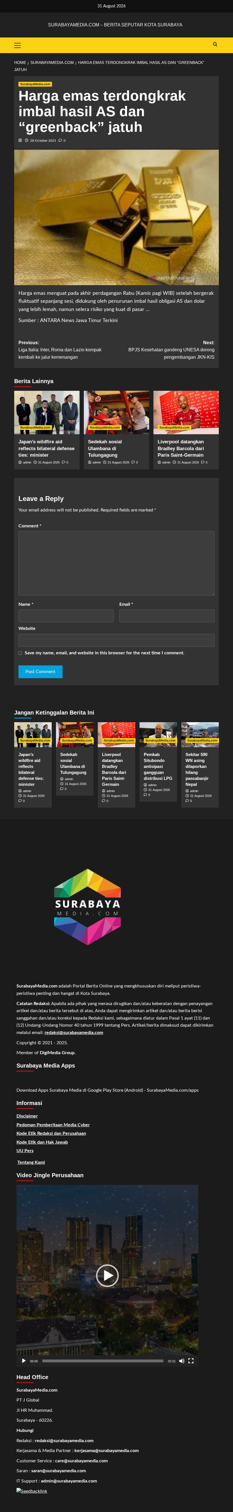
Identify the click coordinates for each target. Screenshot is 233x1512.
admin (27, 462)
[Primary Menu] (20, 44)
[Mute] (182, 1361)
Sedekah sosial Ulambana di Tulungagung (105, 448)
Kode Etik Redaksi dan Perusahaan (51, 1133)
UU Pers (25, 1150)
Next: (171, 350)
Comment (29, 526)
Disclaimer (27, 1116)
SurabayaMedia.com (35, 84)
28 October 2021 (43, 140)
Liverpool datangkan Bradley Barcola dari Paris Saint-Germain (181, 448)
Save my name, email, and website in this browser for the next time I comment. (104, 653)
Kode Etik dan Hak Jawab (42, 1142)
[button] (107, 1275)
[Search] (215, 44)
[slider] (102, 1360)
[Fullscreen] (191, 1361)
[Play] (24, 1361)
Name (26, 604)
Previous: (59, 350)
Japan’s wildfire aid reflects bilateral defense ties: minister (46, 448)
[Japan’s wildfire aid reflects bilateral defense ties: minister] (47, 412)
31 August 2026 (49, 462)
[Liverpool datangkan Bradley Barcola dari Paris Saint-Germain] (186, 412)
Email (126, 604)
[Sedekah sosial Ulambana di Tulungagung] (116, 412)
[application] (107, 1276)
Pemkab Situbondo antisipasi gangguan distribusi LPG (158, 766)
